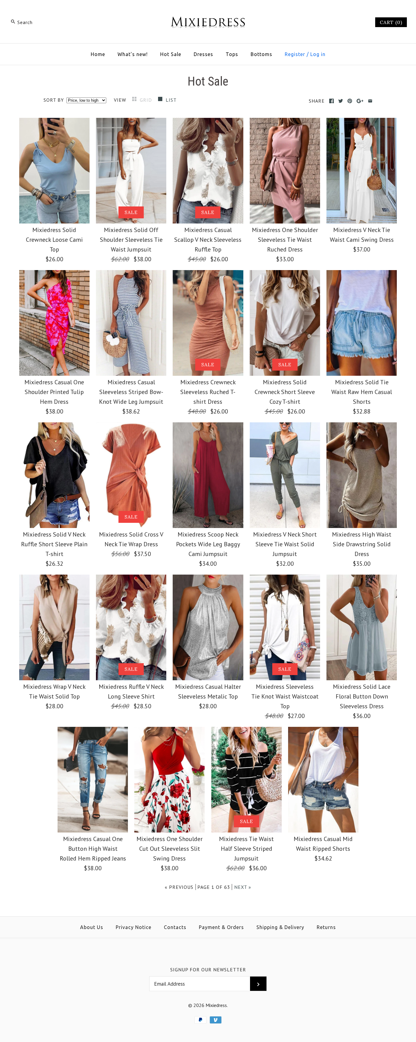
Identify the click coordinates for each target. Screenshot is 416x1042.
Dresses (203, 54)
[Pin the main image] (349, 101)
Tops (232, 54)
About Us (91, 927)
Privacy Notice (133, 927)
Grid (146, 100)
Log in (318, 54)
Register (295, 54)
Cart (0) (391, 22)
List (171, 100)
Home (98, 54)
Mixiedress (216, 1005)
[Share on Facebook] (331, 101)
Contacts (175, 927)
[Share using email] (370, 101)
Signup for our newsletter (208, 969)
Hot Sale (170, 54)
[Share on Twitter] (340, 101)
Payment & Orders (221, 927)
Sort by (54, 100)
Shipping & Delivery (280, 927)
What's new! (133, 54)
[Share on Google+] (360, 101)
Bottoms (261, 54)
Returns (326, 927)
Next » (242, 887)
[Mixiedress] (208, 11)
